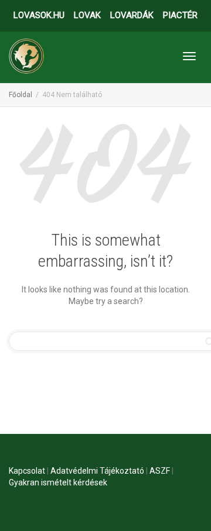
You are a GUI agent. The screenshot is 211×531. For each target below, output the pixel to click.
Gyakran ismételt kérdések (58, 482)
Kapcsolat (27, 470)
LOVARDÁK (132, 15)
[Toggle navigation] (189, 56)
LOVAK (87, 15)
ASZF (159, 470)
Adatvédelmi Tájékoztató (97, 470)
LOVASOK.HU (38, 15)
